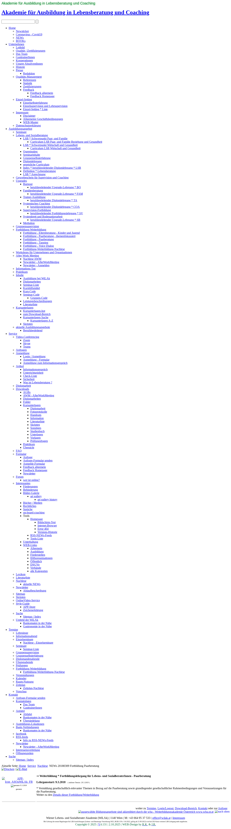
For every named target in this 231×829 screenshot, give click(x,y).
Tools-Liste (36, 538)
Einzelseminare (24, 639)
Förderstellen (37, 554)
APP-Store (29, 606)
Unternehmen (16, 44)
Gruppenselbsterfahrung (37, 158)
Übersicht (28, 447)
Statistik (27, 83)
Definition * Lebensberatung (39, 171)
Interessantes (23, 483)
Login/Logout (165, 808)
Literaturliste (30, 304)
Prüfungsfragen (39, 441)
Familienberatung (33, 190)
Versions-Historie (47, 532)
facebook (21, 733)
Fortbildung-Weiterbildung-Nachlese (44, 249)
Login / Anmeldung (34, 356)
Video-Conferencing (27, 336)
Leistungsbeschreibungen (37, 301)
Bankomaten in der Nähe (37, 623)
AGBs (26, 392)
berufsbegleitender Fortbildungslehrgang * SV (56, 213)
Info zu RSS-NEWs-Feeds (38, 740)
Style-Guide (23, 603)
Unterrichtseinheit (33, 372)
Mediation (29, 223)
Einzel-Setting (24, 99)
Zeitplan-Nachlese (33, 688)
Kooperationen (24, 60)
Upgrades (21, 180)
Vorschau (21, 691)
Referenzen (29, 79)
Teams (26, 346)
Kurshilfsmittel (31, 288)
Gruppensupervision (27, 226)
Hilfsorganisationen (41, 558)
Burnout (27, 184)
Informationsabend (26, 636)
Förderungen (30, 486)
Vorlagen (35, 437)
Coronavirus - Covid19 (29, 34)
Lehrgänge (22, 632)
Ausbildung (37, 551)
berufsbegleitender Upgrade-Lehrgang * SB (55, 219)
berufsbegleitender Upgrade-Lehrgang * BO (55, 187)
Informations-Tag (26, 268)
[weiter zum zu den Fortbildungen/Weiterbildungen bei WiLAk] (19, 781)
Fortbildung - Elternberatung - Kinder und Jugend (51, 232)
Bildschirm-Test (47, 522)
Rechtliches (29, 506)
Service (13, 333)
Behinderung (30, 489)
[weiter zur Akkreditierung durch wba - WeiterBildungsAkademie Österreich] (145, 811)
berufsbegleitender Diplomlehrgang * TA (53, 200)
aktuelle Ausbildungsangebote (33, 327)
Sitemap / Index (32, 616)
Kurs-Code (29, 291)
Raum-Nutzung (25, 681)
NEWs (20, 37)
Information (37, 418)
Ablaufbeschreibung (34, 590)
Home (12, 27)
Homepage (36, 519)
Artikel (20, 366)
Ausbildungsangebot (20, 128)
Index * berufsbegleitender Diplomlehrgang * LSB (52, 167)
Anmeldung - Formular (36, 359)
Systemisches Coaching (36, 203)
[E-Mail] (21, 769)
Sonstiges (35, 427)
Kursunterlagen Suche (35, 317)
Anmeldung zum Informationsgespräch (45, 362)
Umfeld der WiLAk (27, 619)
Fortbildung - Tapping (35, 242)
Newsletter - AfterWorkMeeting (41, 262)
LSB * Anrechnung (34, 174)
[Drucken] (7, 769)
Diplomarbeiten (32, 281)
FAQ (19, 450)
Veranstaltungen (25, 675)
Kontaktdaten (23, 701)
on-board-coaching (34, 512)
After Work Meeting (27, 255)
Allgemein (36, 548)
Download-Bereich (186, 808)
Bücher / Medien (32, 502)
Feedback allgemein (41, 93)
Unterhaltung (30, 541)
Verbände (35, 567)
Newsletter (29, 473)
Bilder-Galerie (31, 493)
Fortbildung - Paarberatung (38, 239)
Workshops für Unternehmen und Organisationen (44, 252)
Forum (19, 476)
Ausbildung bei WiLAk (36, 278)
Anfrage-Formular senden (38, 460)
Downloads (22, 388)
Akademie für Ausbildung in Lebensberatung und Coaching (48, 3)
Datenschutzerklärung (28, 125)
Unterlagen (36, 434)
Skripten (28, 323)
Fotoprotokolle (38, 411)
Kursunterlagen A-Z (41, 320)
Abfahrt (27, 714)
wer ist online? (31, 480)
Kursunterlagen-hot (34, 310)
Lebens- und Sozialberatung (32, 135)
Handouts (35, 414)
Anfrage (27, 457)
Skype (26, 343)
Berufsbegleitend (32, 330)
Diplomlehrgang (32, 161)
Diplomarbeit (23, 385)
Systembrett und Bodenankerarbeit (42, 216)
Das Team (21, 53)
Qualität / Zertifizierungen (30, 50)
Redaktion (29, 73)
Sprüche (27, 509)
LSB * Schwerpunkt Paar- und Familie (45, 138)
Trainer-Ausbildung (34, 197)
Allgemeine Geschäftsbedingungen (43, 119)
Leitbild (20, 47)
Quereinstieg (30, 151)
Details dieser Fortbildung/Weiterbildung (76, 794)
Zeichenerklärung (33, 610)
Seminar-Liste (31, 284)
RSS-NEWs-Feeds (41, 535)
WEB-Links (30, 545)
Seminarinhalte (31, 154)
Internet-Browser (47, 525)
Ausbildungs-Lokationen (30, 723)
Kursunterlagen (24, 307)
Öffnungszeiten (24, 753)
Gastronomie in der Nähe (37, 626)
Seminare (21, 132)
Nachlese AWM (32, 258)
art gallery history (47, 499)
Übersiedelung (31, 720)
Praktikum (22, 271)
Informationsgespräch (35, 369)
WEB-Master (30, 122)
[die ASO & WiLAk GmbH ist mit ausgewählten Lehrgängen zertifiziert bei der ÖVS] (214, 811)
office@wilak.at (161, 817)
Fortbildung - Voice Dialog (38, 245)
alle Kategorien (39, 571)
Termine (13, 629)
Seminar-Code (31, 294)
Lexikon (20, 574)
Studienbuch (37, 431)
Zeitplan (20, 684)
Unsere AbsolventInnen (29, 63)
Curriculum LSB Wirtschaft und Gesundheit (55, 148)
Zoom (26, 340)
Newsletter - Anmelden (36, 265)
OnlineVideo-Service (28, 600)
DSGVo (35, 564)
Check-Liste (30, 375)
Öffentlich (36, 561)
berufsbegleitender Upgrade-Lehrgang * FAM (56, 193)
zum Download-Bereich (37, 314)
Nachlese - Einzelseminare (38, 642)
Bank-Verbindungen (27, 727)
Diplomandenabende (28, 658)
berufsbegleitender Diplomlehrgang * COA (55, 206)
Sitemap (20, 593)
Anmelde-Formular (34, 463)
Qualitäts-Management (29, 76)
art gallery (36, 496)
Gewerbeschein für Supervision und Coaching (42, 177)
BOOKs (20, 40)
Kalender (21, 678)
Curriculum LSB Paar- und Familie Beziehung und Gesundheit (66, 141)
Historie (20, 66)
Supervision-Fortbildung (37, 210)
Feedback (28, 89)
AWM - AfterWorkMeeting (38, 395)
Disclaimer (29, 115)
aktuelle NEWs (31, 584)
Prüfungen (22, 665)
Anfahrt (20, 710)
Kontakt (13, 694)
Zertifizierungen (32, 86)
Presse (19, 70)
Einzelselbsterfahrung (35, 102)
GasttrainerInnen (25, 57)
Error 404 (43, 528)
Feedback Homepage (42, 96)
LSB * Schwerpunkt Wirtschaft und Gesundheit (50, 145)
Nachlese (21, 580)
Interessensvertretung (28, 749)
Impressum (22, 112)
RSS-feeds (22, 736)
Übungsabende (24, 662)
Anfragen (21, 349)
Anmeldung (22, 353)
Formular (21, 454)
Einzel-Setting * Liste (35, 109)
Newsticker (22, 31)
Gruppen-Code (38, 297)
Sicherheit (28, 379)
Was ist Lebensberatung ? (37, 382)
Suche (19, 613)
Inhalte (20, 275)
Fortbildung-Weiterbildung (31, 229)
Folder (26, 401)
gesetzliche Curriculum (36, 164)
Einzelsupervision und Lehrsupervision (45, 106)
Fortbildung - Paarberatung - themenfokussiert (49, 236)
